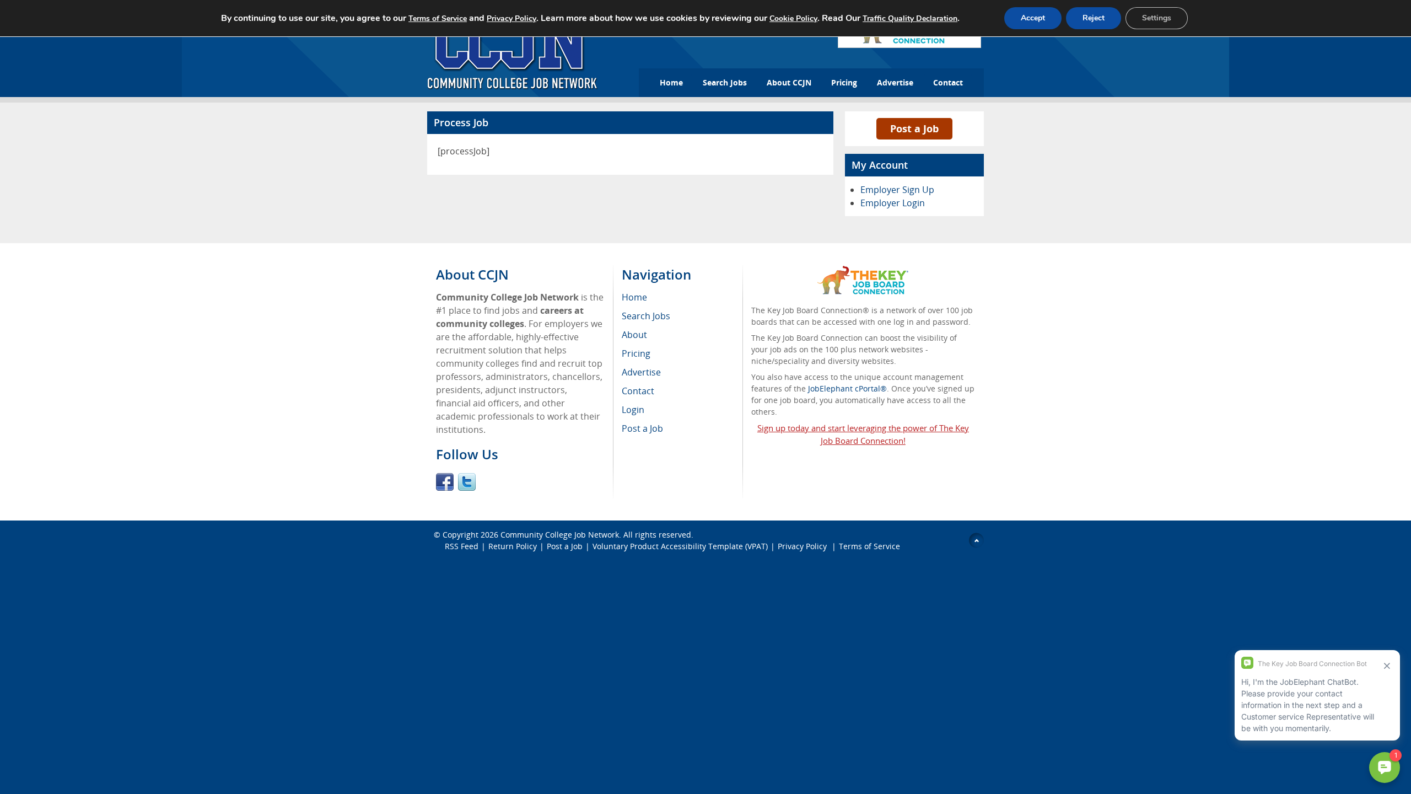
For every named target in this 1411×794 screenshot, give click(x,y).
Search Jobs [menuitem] (646, 316)
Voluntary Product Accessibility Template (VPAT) (680, 546)
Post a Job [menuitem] (642, 428)
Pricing (844, 82)
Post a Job (914, 128)
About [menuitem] (634, 335)
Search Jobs (725, 82)
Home (671, 82)
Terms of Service (869, 546)
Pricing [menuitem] (636, 353)
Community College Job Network (559, 534)
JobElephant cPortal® (847, 388)
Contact (948, 82)
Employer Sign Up (897, 190)
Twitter (467, 482)
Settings (1156, 18)
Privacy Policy (803, 546)
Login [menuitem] (633, 410)
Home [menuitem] (634, 297)
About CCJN (789, 82)
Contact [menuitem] (638, 391)
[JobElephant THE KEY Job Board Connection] (863, 271)
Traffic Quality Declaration (910, 18)
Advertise (895, 82)
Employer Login (892, 203)
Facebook (445, 482)
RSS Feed (461, 546)
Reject (1094, 18)
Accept (1033, 18)
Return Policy (512, 546)
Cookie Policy (793, 18)
